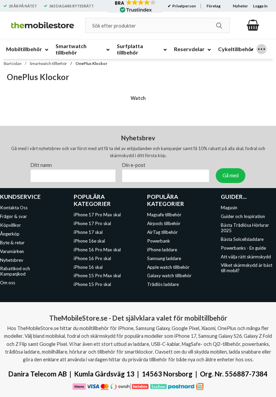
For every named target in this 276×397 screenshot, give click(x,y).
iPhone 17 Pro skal (92, 223)
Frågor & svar (13, 216)
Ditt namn (41, 165)
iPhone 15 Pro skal (92, 284)
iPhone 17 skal (88, 232)
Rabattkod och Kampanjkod (15, 271)
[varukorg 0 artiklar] (253, 25)
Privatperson (184, 6)
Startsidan (12, 63)
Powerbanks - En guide (243, 248)
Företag (213, 6)
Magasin (229, 208)
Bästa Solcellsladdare (242, 239)
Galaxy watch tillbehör (169, 276)
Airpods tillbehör (163, 223)
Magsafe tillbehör (164, 215)
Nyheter (240, 6)
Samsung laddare (164, 258)
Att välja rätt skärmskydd (246, 256)
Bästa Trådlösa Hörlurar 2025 (245, 227)
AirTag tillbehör (162, 232)
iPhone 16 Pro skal (92, 258)
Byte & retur (12, 242)
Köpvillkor (10, 225)
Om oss (7, 282)
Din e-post (133, 165)
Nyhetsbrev (11, 260)
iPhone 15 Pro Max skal (97, 276)
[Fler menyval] (261, 49)
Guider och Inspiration (243, 216)
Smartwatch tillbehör (48, 63)
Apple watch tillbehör (168, 267)
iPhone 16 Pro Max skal (97, 249)
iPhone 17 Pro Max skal (97, 215)
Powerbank (158, 241)
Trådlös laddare (163, 284)
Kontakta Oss (14, 208)
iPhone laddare (162, 249)
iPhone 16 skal (88, 267)
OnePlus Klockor (91, 63)
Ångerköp (10, 234)
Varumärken (12, 251)
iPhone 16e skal (89, 241)
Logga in (260, 6)
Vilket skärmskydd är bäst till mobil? (246, 268)
